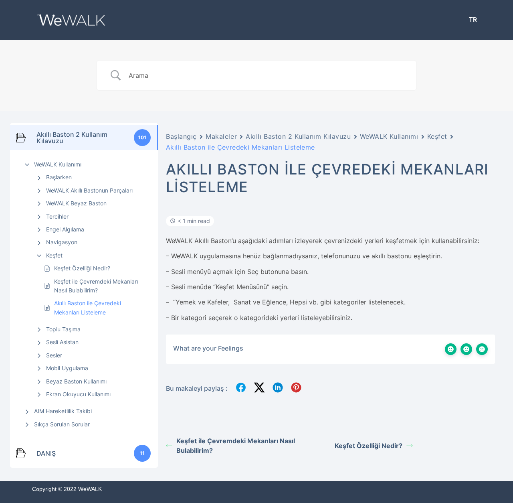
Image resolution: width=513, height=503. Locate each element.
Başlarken (59, 177)
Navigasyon (61, 242)
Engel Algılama (65, 229)
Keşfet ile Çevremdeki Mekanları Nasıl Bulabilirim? (96, 286)
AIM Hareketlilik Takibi (63, 411)
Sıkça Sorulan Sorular (62, 424)
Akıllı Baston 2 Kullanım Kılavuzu (298, 136)
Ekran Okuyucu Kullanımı (78, 394)
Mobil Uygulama (67, 368)
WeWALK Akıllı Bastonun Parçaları (89, 190)
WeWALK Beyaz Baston (76, 203)
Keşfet (54, 255)
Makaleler (221, 136)
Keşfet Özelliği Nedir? (82, 268)
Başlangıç (181, 136)
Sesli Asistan (62, 342)
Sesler (54, 355)
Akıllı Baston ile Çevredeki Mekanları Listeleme (87, 307)
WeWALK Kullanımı (57, 164)
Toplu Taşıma (63, 329)
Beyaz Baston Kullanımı (76, 381)
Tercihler (57, 216)
